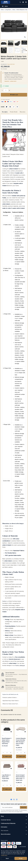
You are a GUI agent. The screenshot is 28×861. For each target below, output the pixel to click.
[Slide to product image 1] (4, 43)
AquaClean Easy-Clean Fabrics (11, 700)
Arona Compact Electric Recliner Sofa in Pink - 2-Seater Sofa (20, 777)
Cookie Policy (4, 855)
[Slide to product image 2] (10, 43)
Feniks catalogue (20, 665)
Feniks (4, 197)
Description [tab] (5, 112)
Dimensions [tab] (22, 112)
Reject (7, 858)
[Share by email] (17, 106)
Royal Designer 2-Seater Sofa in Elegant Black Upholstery (7, 741)
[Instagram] (17, 799)
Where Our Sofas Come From (10, 703)
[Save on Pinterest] (10, 106)
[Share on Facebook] (13, 106)
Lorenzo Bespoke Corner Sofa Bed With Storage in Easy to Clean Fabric (21, 742)
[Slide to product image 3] (17, 43)
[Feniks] (7, 735)
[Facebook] (11, 799)
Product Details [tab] (13, 112)
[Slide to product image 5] (4, 50)
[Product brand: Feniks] (2, 61)
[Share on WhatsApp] (6, 106)
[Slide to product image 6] (10, 50)
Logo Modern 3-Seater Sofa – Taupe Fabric (6, 776)
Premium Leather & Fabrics (10, 697)
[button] (20, 2)
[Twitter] (14, 799)
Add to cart (14, 94)
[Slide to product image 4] (24, 43)
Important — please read (10, 81)
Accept (20, 858)
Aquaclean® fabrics (18, 550)
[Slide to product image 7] (17, 50)
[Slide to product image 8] (24, 50)
